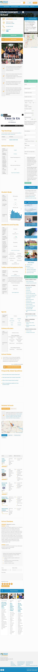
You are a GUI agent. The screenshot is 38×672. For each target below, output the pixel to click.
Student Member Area (21, 662)
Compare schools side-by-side (31, 283)
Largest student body (13, 140)
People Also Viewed (5, 408)
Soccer (12, 323)
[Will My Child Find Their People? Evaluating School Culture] (20, 596)
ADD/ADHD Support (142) (30, 302)
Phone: (25, 153)
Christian (15, 154)
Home (12, 662)
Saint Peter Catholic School (5, 498)
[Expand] (3, 425)
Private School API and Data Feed (31, 665)
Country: (26, 139)
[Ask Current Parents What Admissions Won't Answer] (4, 596)
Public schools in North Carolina (30, 323)
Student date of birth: (28, 101)
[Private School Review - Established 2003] (4, 2)
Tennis (12, 325)
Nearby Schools (13, 408)
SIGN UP (35, 2)
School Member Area (29, 662)
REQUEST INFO (13, 35)
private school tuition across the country (30, 197)
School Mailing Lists (29, 663)
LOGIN (30, 2)
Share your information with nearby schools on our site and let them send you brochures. (31, 161)
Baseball (12, 318)
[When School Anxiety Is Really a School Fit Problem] (12, 596)
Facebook (3, 670)
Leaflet (17, 432)
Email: (25, 84)
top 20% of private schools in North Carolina (11, 133)
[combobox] (16, 3)
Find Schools (13, 664)
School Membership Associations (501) (29, 308)
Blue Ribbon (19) (29, 287)
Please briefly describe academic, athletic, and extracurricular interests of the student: (30, 123)
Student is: (26, 105)
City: (25, 135)
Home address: (27, 131)
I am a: (2, 568)
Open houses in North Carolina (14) (31, 316)
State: (25, 143)
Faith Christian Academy (15, 418)
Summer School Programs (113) (31, 295)
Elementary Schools (17, 435)
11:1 (17, 234)
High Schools (10, 435)
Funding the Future (30, 268)
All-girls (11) (28, 288)
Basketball (19, 318)
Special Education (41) (30, 299)
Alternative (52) (28, 301)
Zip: (25, 148)
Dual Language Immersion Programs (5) (30, 297)
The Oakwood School (13, 415)
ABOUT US (32, 6)
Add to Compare (5, 465)
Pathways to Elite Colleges (31, 269)
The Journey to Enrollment (31, 271)
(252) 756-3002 (10, 26)
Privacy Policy (34, 670)
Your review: (3, 572)
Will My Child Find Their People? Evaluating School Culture (20, 608)
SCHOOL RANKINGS (14, 6)
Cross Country (12, 320)
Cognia (15, 150)
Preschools (4, 437)
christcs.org (8, 29)
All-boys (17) (28, 290)
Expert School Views (30, 272)
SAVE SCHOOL (13, 39)
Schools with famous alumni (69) (31, 311)
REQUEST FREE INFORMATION (13, 367)
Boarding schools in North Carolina (30, 326)
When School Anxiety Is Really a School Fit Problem (12, 607)
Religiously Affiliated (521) (30, 306)
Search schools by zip (29, 281)
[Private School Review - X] (1, 670)
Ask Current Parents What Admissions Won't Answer (4, 605)
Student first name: (28, 92)
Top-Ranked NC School (31, 21)
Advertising (28, 664)
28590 (13, 23)
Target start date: (27, 117)
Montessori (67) (28, 292)
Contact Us (19, 665)
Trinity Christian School (4, 460)
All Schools (4, 435)
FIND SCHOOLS (6, 6)
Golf (19, 320)
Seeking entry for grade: (28, 113)
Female (30, 106)
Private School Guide (20, 663)
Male (26, 106)
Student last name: (28, 97)
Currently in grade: (28, 109)
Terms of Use (29, 670)
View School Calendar (15, 172)
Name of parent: (27, 88)
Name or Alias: (14, 568)
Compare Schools (20, 664)
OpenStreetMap (21, 432)
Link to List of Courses (15, 250)
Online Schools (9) (29, 304)
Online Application (15, 292)
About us (12, 663)
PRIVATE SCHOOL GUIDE (24, 6)
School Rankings (13, 665)
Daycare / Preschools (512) (30, 293)
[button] (12, 426)
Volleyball (19, 325)
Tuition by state (28, 331)
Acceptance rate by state (30, 332)
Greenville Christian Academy (4, 484)
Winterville (8, 23)
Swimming (19, 323)
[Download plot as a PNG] (21, 209)
